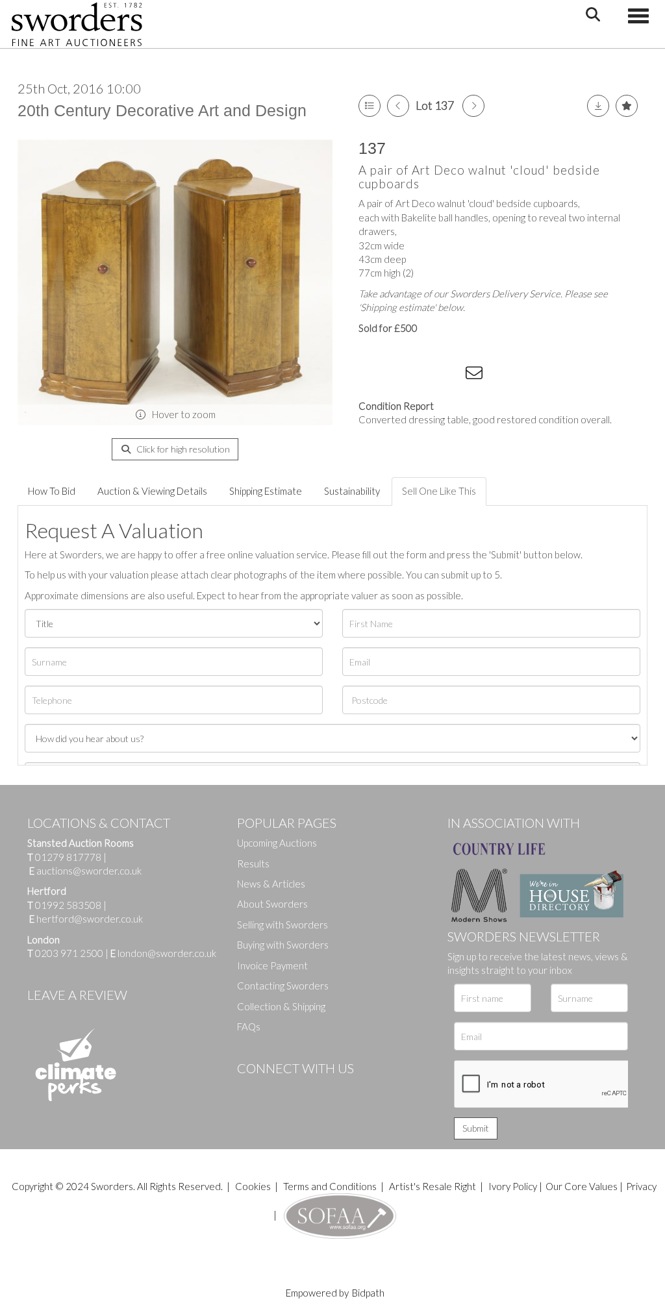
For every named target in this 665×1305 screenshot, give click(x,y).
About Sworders (272, 904)
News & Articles (271, 883)
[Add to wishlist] (627, 106)
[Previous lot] (398, 106)
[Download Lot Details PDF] (598, 106)
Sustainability (352, 491)
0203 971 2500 (69, 953)
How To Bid (51, 491)
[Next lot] (473, 106)
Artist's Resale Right (432, 1186)
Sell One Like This (439, 491)
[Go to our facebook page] (249, 1090)
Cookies (253, 1186)
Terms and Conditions (331, 1186)
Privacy (641, 1186)
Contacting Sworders (283, 985)
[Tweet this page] (397, 375)
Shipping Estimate (265, 491)
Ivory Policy (512, 1186)
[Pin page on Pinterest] (423, 375)
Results (253, 863)
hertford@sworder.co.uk (89, 919)
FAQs (248, 1026)
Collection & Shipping (281, 1006)
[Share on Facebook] (370, 375)
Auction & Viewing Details (152, 491)
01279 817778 (68, 857)
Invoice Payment (272, 965)
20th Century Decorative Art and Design (162, 110)
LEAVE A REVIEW (77, 994)
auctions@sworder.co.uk (85, 870)
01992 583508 (68, 905)
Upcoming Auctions (277, 843)
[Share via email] (476, 375)
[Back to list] (369, 106)
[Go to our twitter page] (276, 1090)
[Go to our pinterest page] (302, 1090)
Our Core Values (582, 1186)
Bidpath (368, 1293)
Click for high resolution (182, 448)
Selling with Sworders (282, 924)
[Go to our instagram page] (450, 375)
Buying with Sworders (283, 945)
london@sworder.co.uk (163, 953)
